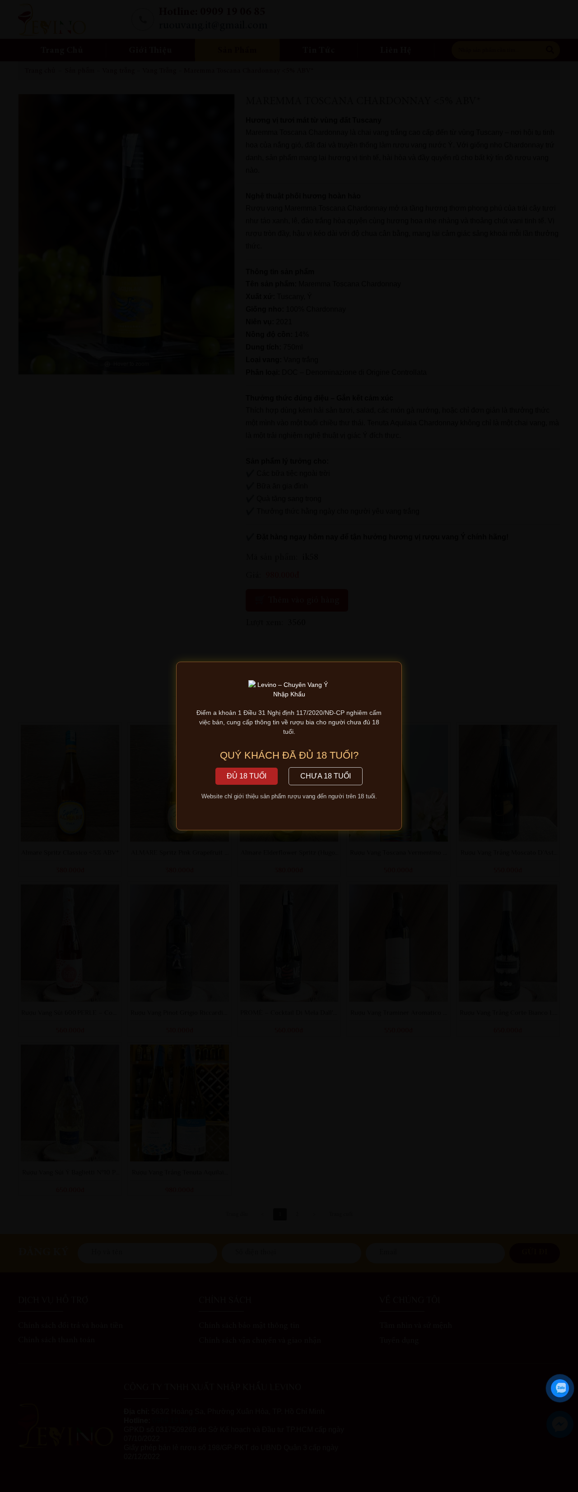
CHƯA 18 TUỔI (325, 776)
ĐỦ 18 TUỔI (246, 776)
